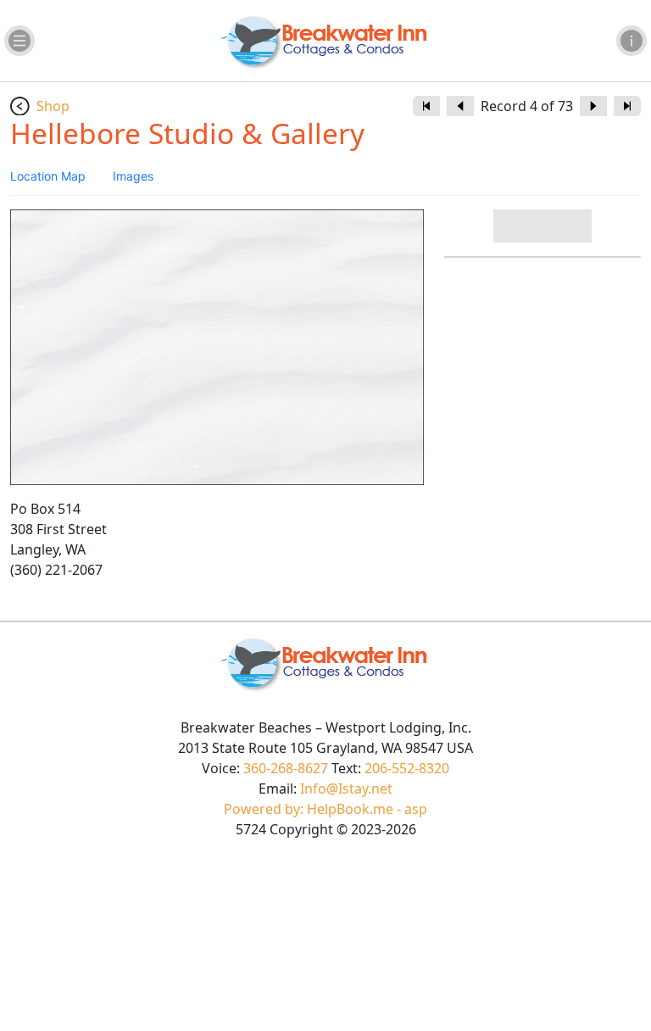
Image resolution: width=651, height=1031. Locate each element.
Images (133, 176)
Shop (53, 106)
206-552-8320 (406, 768)
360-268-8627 (285, 768)
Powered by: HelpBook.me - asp (325, 809)
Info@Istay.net (346, 788)
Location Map (48, 176)
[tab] (48, 176)
